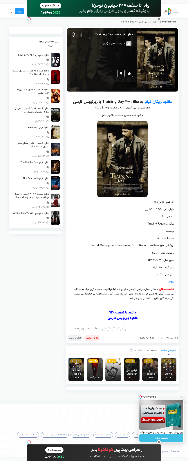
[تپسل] (29, 19)
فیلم (154, 22)
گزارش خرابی (92, 338)
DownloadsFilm (168, 22)
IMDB (171, 282)
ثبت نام (10, 11)
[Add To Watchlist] (80, 34)
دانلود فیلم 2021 (102, 435)
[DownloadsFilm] (168, 11)
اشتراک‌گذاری (75, 338)
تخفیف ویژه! (161, 438)
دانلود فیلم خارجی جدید (54, 435)
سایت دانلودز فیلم (27, 435)
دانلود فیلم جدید (80, 435)
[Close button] (182, 397)
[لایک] (129, 73)
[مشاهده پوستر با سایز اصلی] (156, 59)
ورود (19, 11)
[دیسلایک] (121, 73)
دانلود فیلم (121, 435)
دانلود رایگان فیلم (158, 102)
